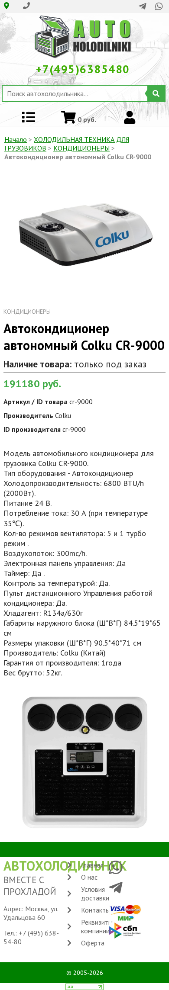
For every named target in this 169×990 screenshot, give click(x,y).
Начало (15, 139)
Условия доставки (95, 893)
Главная (92, 865)
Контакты (95, 910)
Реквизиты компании (97, 926)
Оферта (92, 943)
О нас (89, 877)
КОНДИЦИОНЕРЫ (81, 148)
